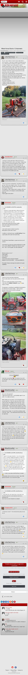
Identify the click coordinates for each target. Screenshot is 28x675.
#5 (25, 274)
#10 (25, 487)
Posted (10, 58)
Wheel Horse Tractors (21, 50)
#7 (25, 391)
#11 (25, 509)
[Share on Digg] (6, 602)
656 (6, 624)
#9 (25, 449)
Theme (7, 670)
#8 (25, 424)
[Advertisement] (14, 33)
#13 (25, 543)
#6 (25, 372)
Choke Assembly (8, 607)
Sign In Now (14, 586)
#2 (25, 158)
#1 (25, 58)
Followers (13, 591)
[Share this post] (23, 58)
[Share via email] (12, 602)
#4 (25, 204)
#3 (25, 181)
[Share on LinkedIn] (2, 602)
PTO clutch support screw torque (11, 612)
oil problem (7, 619)
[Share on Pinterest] (15, 602)
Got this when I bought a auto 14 (11, 629)
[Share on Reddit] (10, 602)
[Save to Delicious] (8, 602)
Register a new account (14, 577)
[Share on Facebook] (4, 602)
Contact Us (20, 670)
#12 (25, 523)
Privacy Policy (14, 670)
